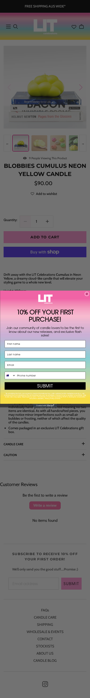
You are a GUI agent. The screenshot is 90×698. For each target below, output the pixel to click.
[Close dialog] (87, 294)
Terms (58, 398)
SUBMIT (45, 386)
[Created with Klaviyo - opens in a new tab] (45, 405)
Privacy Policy (49, 398)
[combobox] (10, 375)
